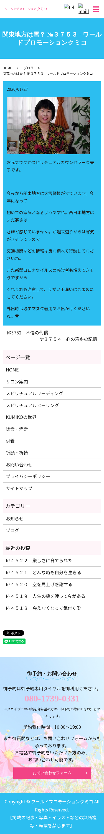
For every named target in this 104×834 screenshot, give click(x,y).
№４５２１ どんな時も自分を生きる (43, 572)
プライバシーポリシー (28, 476)
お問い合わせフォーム (52, 773)
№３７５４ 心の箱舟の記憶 (68, 339)
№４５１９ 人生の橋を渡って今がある (45, 596)
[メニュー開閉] (96, 9)
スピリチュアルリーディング (34, 393)
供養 (10, 440)
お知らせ (15, 518)
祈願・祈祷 (17, 452)
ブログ (29, 67)
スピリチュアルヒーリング (32, 405)
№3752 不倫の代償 (27, 332)
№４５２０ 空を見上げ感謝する (39, 584)
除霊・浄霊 (17, 428)
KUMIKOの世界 (21, 417)
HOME (7, 67)
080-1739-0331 (52, 698)
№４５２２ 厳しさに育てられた (39, 560)
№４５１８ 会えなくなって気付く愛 (43, 608)
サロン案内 (17, 381)
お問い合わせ (19, 464)
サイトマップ (19, 488)
